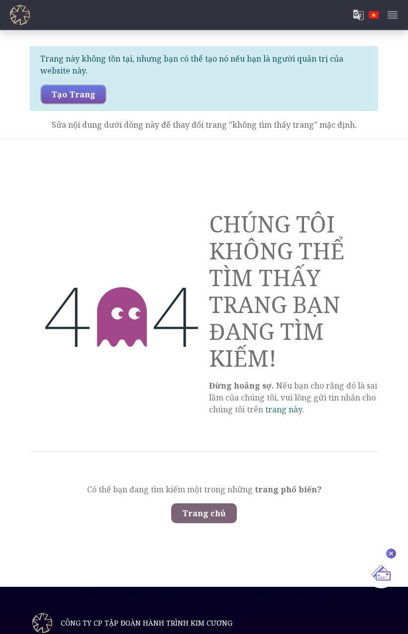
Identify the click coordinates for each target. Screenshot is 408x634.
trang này (283, 409)
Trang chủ (204, 513)
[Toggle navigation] (393, 15)
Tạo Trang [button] (73, 94)
